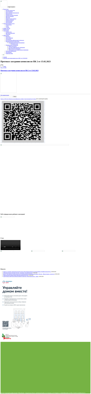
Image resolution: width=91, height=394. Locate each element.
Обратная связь (9, 53)
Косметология (9, 14)
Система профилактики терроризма (17, 47)
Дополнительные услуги (8, 23)
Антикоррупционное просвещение (16, 42)
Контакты (8, 36)
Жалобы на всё (14, 43)
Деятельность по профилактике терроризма (18, 49)
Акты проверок (9, 37)
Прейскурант (6, 29)
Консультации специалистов (12, 12)
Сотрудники (6, 30)
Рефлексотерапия (10, 20)
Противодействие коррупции (12, 41)
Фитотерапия (9, 22)
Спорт (7, 26)
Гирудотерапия (9, 11)
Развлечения (9, 24)
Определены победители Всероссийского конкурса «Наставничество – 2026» (20, 276)
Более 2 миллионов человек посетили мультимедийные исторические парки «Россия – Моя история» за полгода (28, 274)
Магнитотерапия (10, 16)
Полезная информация (11, 51)
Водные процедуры (10, 10)
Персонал (8, 34)
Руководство (9, 31)
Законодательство (13, 46)
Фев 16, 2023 (3, 67)
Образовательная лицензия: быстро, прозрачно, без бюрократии (17, 272)
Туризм (7, 27)
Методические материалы (14, 48)
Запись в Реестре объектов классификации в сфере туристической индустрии (18, 98)
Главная (5, 57)
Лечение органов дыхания (12, 15)
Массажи (8, 17)
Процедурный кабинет (11, 18)
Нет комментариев (5, 95)
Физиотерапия (9, 21)
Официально (6, 35)
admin (4, 66)
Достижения (9, 52)
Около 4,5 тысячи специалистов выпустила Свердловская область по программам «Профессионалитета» (27, 271)
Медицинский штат (10, 33)
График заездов (6, 28)
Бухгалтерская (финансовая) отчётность (15, 40)
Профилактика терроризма (12, 45)
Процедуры (5, 9)
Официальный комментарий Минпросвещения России (15, 275)
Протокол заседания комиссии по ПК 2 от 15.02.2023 (15, 58)
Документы (8, 39)
